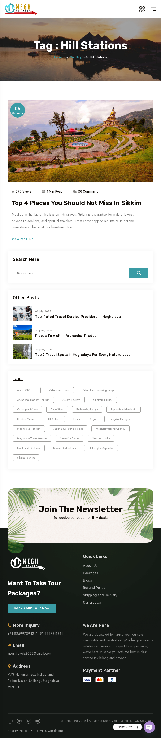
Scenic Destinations (64, 448)
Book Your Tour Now (32, 608)
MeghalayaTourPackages (68, 429)
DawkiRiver (57, 409)
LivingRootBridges (119, 419)
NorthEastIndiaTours (28, 448)
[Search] (138, 273)
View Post (19, 239)
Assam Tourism (71, 400)
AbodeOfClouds (26, 390)
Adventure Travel (59, 390)
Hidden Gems (25, 419)
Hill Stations (53, 419)
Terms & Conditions (49, 730)
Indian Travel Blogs (84, 419)
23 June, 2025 (43, 330)
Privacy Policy (17, 730)
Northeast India (101, 438)
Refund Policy (94, 588)
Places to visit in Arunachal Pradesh (67, 336)
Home (58, 57)
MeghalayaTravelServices (32, 438)
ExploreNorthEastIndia (123, 409)
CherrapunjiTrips (102, 400)
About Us (90, 566)
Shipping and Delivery (100, 595)
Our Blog (76, 57)
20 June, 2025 (43, 350)
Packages (90, 573)
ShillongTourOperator (101, 448)
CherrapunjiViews (27, 409)
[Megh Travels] (21, 9)
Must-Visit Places (69, 438)
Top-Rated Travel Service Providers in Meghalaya (78, 317)
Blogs (87, 580)
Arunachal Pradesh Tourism (33, 400)
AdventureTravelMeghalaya (98, 390)
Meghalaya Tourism (28, 429)
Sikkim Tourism (26, 458)
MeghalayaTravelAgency (110, 429)
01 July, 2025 (43, 311)
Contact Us (92, 602)
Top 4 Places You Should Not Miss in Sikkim (77, 203)
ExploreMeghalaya (87, 409)
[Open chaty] (149, 727)
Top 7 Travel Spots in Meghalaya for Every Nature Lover (83, 355)
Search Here (26, 259)
